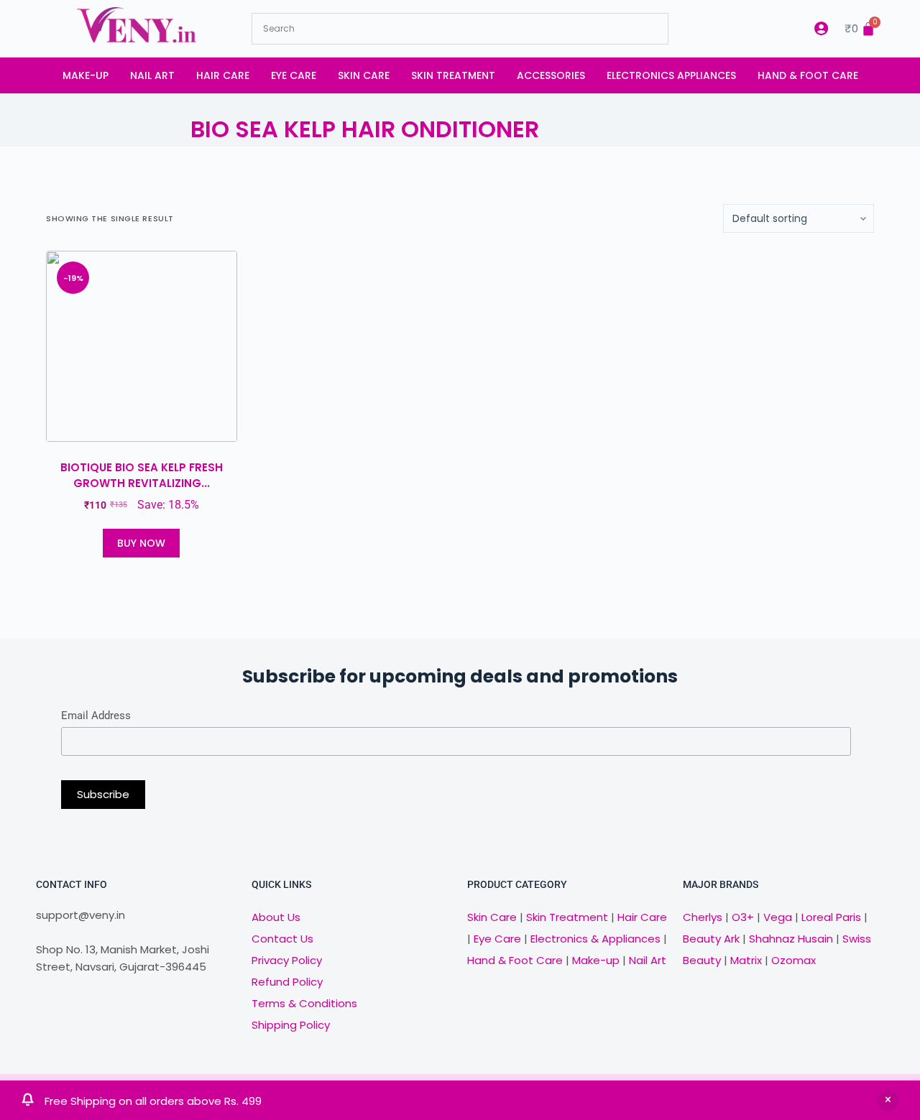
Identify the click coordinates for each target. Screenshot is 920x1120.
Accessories (551, 75)
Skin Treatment (453, 75)
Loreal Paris (831, 917)
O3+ (743, 917)
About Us (276, 917)
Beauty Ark (711, 938)
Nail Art (152, 75)
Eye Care (293, 75)
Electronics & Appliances (595, 938)
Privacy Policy (287, 960)
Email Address (96, 715)
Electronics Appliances (671, 75)
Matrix (746, 960)
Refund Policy (287, 981)
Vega (777, 917)
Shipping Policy (291, 1024)
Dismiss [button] (887, 1100)
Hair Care (222, 75)
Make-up (86, 75)
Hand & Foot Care (808, 75)
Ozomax (793, 960)
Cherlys (702, 917)
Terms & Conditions (304, 1003)
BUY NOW (141, 543)
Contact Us (282, 938)
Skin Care (364, 75)
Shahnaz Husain (791, 938)
